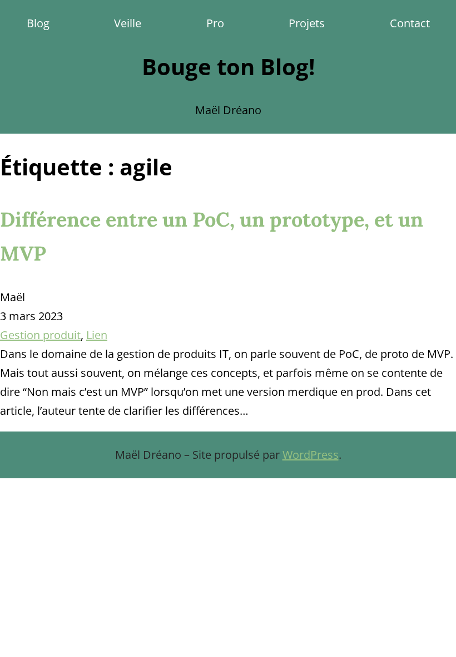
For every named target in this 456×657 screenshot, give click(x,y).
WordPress (310, 454)
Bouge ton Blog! (228, 66)
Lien (96, 334)
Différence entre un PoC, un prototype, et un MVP (211, 236)
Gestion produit (40, 334)
